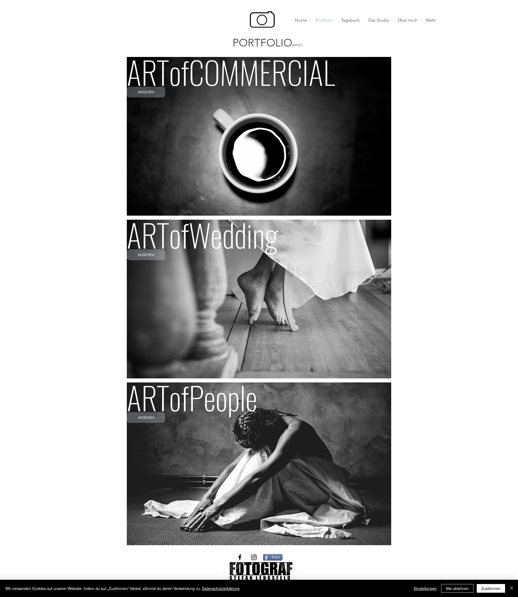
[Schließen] (511, 588)
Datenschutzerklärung (221, 588)
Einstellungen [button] (425, 588)
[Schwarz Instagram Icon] (254, 557)
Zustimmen (490, 588)
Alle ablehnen (457, 588)
